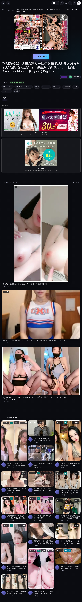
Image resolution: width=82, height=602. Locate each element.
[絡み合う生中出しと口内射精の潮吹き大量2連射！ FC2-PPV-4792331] (13, 479)
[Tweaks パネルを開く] (73, 3)
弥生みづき (7, 91)
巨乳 (76, 87)
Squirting (57, 87)
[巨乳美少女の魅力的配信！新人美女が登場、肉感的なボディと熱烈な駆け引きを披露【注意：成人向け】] (66, 442)
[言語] (54, 3)
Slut (37, 87)
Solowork (46, 87)
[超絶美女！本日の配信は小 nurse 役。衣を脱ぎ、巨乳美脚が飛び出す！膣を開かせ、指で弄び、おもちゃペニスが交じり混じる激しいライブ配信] (13, 505)
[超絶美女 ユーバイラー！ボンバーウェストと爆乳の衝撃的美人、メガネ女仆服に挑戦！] (13, 442)
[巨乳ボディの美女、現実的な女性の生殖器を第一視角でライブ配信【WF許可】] (66, 556)
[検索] (8, 3)
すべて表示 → (75, 182)
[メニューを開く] (3, 3)
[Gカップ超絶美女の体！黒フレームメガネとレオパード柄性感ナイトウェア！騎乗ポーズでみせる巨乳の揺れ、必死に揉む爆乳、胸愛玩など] (66, 531)
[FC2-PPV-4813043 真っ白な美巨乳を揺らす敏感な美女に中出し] (40, 429)
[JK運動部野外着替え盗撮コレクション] (40, 454)
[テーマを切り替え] (69, 3)
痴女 (17, 91)
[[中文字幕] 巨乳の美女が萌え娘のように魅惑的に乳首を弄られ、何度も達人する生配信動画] (66, 506)
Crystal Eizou (8, 87)
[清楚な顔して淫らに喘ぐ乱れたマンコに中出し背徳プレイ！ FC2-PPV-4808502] (40, 531)
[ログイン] (78, 3)
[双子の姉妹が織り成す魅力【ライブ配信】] (40, 505)
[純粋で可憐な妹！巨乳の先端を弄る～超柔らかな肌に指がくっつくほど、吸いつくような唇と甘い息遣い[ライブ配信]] (40, 569)
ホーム (2, 10)
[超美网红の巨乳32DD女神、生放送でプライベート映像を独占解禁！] (40, 479)
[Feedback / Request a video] (65, 3)
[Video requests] (61, 3)
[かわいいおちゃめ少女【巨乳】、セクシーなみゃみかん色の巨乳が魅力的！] (66, 480)
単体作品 (67, 87)
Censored (11, 10)
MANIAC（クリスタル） (24, 87)
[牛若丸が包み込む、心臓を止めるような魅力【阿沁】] (13, 581)
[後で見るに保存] (23, 420)
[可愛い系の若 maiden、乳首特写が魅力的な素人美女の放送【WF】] (13, 544)
